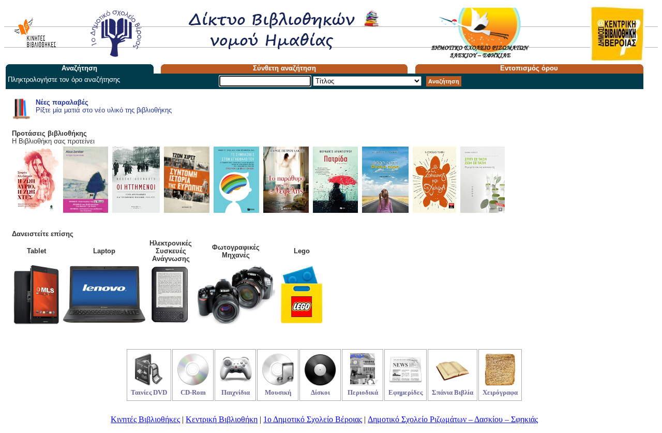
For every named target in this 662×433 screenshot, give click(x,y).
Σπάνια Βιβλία (452, 392)
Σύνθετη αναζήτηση (284, 68)
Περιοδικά (363, 392)
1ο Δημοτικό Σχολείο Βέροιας (312, 419)
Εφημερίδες (405, 392)
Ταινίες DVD (149, 392)
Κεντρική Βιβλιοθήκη (222, 419)
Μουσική (278, 392)
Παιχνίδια (235, 392)
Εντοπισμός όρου (529, 68)
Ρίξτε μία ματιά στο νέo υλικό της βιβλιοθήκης (104, 106)
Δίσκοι (320, 392)
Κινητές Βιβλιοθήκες (145, 419)
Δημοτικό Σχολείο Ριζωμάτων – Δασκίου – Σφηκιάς (453, 419)
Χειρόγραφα (500, 392)
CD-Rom (193, 392)
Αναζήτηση (443, 81)
